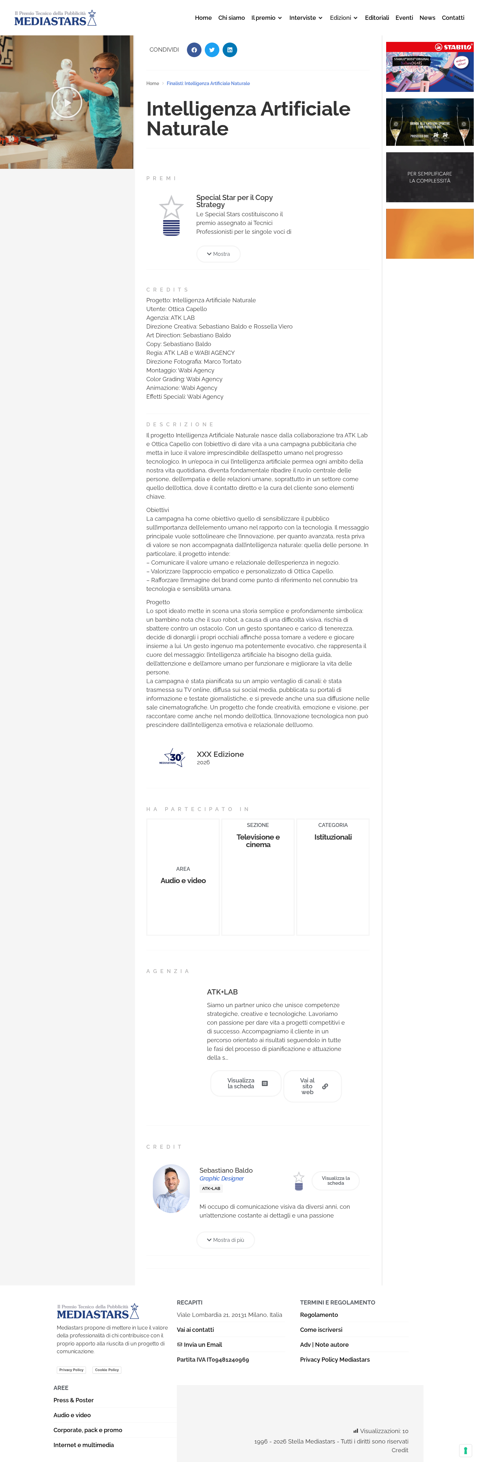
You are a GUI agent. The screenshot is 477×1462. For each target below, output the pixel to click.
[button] (267, 18)
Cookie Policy (107, 1370)
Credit (400, 1450)
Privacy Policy (71, 1370)
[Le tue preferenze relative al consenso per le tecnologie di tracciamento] (465, 1450)
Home (152, 83)
